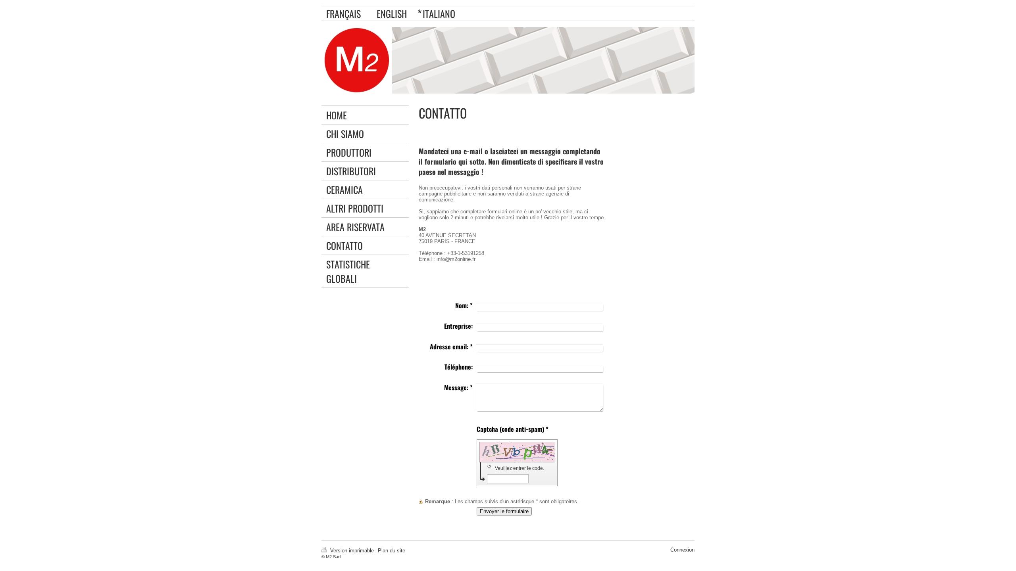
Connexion (682, 550)
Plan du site (391, 551)
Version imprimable (352, 551)
